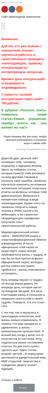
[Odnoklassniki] (19, 9)
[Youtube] (4, 9)
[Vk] (12, 9)
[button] (24, 388)
